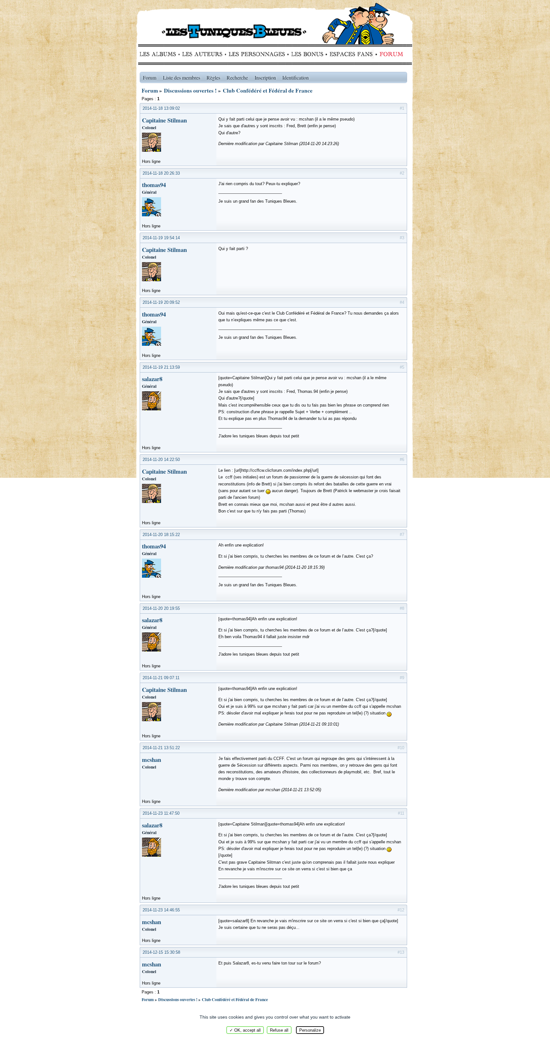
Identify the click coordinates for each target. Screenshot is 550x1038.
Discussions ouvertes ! (190, 90)
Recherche (237, 77)
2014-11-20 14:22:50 (161, 459)
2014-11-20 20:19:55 (161, 608)
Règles (213, 77)
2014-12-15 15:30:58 (161, 952)
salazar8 (152, 378)
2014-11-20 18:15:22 (161, 534)
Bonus (307, 54)
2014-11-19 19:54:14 (161, 237)
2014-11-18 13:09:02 (161, 108)
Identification (295, 77)
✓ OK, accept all (245, 1030)
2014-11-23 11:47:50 (161, 813)
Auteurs (204, 54)
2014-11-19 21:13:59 (161, 367)
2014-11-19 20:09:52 (161, 302)
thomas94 (154, 184)
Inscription (265, 77)
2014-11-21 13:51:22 (161, 747)
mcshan (151, 759)
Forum (390, 54)
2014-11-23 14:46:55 (161, 910)
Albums (159, 54)
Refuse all (279, 1030)
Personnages (257, 54)
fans (351, 54)
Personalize (310, 1030)
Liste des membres (181, 77)
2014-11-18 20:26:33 (161, 173)
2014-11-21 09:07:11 (161, 677)
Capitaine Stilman (164, 120)
